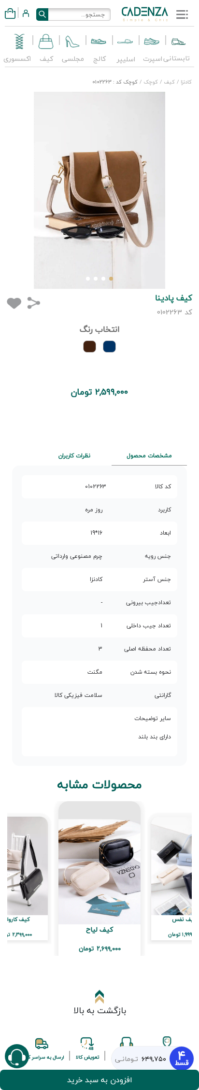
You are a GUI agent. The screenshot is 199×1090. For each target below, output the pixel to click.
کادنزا (185, 81)
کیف (168, 81)
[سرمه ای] (109, 346)
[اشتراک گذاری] (33, 303)
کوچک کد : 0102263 (115, 81)
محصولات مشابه (99, 785)
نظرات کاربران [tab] (74, 456)
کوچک (150, 81)
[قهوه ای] (90, 346)
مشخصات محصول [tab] (149, 456)
